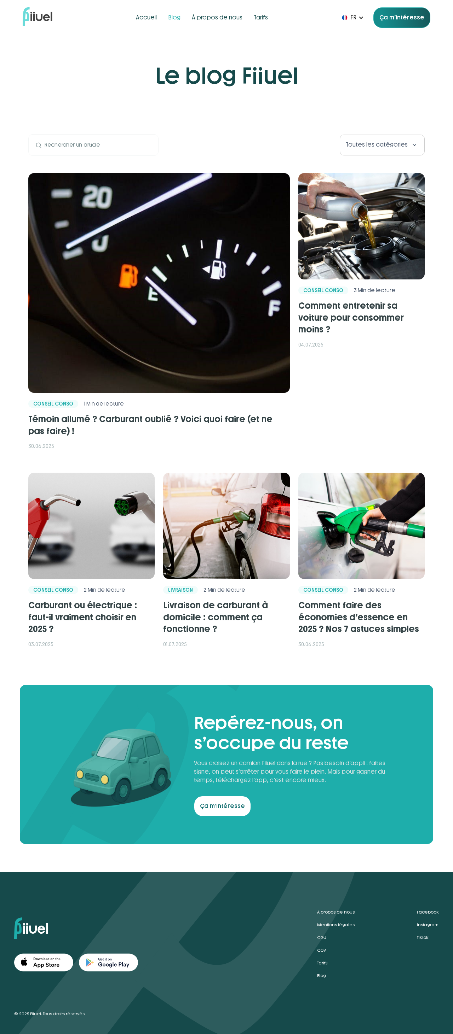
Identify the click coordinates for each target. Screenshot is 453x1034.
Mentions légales (336, 924)
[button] (349, 17)
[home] (37, 18)
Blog (174, 17)
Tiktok (423, 937)
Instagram (427, 924)
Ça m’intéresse (401, 17)
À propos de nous (217, 17)
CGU (321, 937)
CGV (321, 950)
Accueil (146, 17)
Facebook (428, 912)
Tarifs (261, 17)
